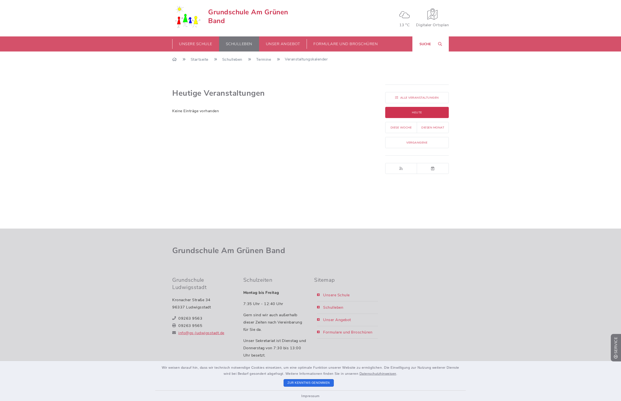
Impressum (310, 396)
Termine (264, 59)
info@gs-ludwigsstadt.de (201, 333)
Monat (432, 127)
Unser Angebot (337, 320)
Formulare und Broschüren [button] (345, 44)
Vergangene (416, 143)
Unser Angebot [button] (283, 44)
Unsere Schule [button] (195, 44)
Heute (417, 112)
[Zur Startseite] (175, 59)
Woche (401, 127)
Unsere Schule (336, 295)
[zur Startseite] (187, 16)
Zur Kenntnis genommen (308, 382)
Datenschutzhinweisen (378, 373)
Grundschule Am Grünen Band (248, 17)
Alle (419, 98)
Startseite (200, 59)
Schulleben (233, 59)
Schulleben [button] (239, 44)
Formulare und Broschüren (347, 332)
